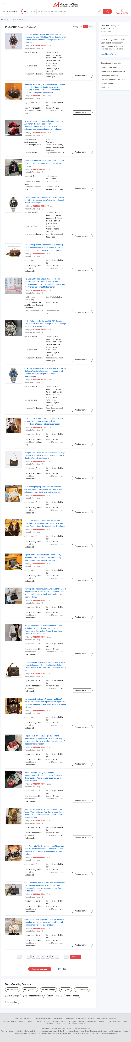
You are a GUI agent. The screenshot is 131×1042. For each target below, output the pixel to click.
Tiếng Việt (66, 1024)
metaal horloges (81, 989)
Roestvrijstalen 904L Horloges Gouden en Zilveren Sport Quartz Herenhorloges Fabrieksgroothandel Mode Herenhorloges (44, 200)
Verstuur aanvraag (82, 76)
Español (55, 1021)
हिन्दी (125, 1021)
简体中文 (22, 1021)
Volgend (75, 956)
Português (72, 1021)
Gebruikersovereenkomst (42, 1019)
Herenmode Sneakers (109, 75)
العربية (108, 1021)
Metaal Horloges (107, 83)
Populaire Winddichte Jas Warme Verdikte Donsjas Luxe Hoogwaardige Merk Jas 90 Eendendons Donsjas (44, 163)
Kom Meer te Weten (110, 54)
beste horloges (12, 989)
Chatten (62, 969)
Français (47, 1021)
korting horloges (29, 989)
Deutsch (63, 1021)
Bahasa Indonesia (78, 1024)
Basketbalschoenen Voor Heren (113, 71)
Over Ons (18, 1019)
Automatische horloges (34, 996)
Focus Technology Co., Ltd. (62, 1029)
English (13, 1021)
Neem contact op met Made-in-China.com (80, 1019)
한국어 (101, 1021)
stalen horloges (54, 996)
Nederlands (117, 1021)
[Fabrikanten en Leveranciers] (65, 4)
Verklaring (27, 1019)
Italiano (81, 1021)
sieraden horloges (48, 989)
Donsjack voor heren (109, 67)
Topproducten (102, 1019)
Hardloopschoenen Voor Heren (113, 79)
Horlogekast (65, 989)
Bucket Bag (105, 87)
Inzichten (112, 1019)
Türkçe (57, 1024)
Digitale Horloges (72, 996)
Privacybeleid (58, 1019)
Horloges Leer (12, 1002)
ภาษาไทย (49, 1024)
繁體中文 (31, 1021)
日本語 (38, 1021)
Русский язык (91, 1021)
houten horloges (13, 996)
